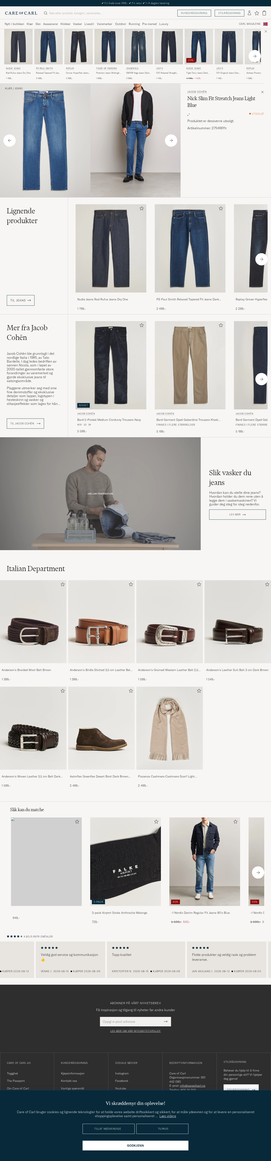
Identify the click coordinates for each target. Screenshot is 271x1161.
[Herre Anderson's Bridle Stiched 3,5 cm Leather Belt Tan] (101, 621)
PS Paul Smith (44, 68)
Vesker (77, 24)
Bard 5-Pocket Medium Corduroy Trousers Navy (109, 420)
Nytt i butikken (14, 24)
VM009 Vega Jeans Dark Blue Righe (137, 73)
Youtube (120, 1088)
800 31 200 (188, 1090)
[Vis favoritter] (256, 13)
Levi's (159, 68)
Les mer (235, 514)
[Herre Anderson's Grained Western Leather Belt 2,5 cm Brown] (169, 621)
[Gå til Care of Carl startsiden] (21, 13)
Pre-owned (149, 24)
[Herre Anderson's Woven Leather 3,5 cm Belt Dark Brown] (33, 728)
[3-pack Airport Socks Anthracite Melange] (125, 908)
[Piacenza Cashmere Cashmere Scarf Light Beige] (169, 772)
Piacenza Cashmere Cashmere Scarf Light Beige (166, 776)
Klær (30, 24)
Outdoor (120, 24)
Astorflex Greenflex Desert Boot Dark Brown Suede (99, 776)
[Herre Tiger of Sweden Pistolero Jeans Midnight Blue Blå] (108, 46)
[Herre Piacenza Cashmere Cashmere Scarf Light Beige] (169, 728)
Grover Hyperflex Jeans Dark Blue (77, 73)
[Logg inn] (249, 13)
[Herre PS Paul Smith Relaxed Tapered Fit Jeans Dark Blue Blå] (48, 46)
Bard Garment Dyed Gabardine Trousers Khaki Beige (187, 420)
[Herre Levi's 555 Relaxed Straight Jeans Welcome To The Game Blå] (169, 46)
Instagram (122, 1073)
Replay (70, 68)
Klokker (66, 24)
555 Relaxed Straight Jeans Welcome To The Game (167, 73)
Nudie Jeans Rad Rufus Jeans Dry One (102, 299)
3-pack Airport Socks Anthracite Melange (119, 913)
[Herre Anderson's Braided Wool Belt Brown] (33, 621)
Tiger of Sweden (106, 68)
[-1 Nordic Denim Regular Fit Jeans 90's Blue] (204, 908)
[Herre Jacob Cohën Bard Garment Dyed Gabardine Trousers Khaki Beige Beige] (190, 365)
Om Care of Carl (18, 1088)
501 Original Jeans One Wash (227, 73)
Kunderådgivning (194, 13)
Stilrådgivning (229, 13)
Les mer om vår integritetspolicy (135, 1031)
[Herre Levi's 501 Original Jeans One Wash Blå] (229, 46)
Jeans (19, 88)
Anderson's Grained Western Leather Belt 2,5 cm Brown (168, 670)
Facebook (121, 1081)
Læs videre (167, 1116)
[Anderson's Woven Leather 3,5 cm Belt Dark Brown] (33, 772)
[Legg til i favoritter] (140, 209)
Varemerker (104, 24)
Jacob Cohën (197, 91)
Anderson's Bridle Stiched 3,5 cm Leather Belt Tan (100, 670)
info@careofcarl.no (192, 1086)
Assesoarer (50, 24)
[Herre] (46, 861)
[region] (135, 960)
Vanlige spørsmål (72, 1088)
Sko (38, 24)
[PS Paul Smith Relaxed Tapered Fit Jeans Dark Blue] (190, 295)
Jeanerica (132, 68)
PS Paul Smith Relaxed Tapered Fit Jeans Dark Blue (187, 299)
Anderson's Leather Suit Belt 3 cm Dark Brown (237, 670)
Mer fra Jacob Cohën (27, 332)
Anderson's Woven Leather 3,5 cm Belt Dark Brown (31, 776)
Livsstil (89, 24)
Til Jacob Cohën (22, 423)
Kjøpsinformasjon (72, 1073)
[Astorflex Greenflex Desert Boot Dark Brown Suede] (101, 772)
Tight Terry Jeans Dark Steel (197, 73)
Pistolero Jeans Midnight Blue (108, 73)
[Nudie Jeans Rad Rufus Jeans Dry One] (111, 295)
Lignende (22, 215)
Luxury (163, 24)
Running (134, 24)
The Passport (16, 1081)
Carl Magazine (250, 23)
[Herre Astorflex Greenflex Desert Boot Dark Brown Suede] (101, 728)
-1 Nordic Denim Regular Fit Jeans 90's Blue (200, 913)
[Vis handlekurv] (264, 13)
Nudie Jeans (13, 68)
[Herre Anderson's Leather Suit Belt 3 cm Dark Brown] (238, 621)
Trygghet (12, 1073)
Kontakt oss (69, 1081)
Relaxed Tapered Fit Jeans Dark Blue (48, 73)
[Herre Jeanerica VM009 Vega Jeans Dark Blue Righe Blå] (138, 46)
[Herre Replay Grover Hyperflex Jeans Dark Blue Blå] (78, 46)
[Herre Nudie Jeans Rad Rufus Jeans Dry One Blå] (18, 46)
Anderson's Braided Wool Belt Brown (26, 670)
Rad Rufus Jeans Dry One (18, 73)
